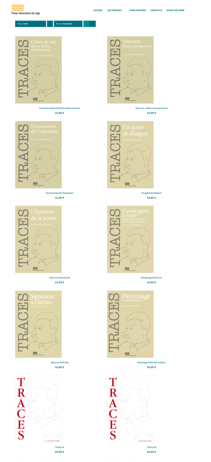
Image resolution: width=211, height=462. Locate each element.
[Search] (199, 11)
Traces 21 (59, 447)
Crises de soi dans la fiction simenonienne (59, 108)
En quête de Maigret (151, 193)
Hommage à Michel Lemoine (151, 362)
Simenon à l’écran (60, 362)
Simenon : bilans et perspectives (151, 108)
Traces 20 (151, 447)
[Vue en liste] (93, 24)
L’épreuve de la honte (59, 278)
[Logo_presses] (26, 6)
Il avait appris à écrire (151, 278)
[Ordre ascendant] (50, 24)
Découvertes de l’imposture (59, 193)
